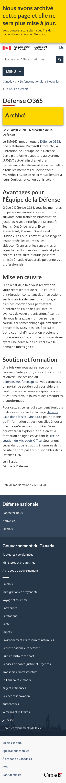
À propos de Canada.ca (17, 759)
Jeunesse (8, 720)
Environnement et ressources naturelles (28, 640)
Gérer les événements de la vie (22, 728)
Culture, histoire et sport (18, 656)
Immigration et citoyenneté (20, 592)
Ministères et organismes (19, 562)
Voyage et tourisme (15, 600)
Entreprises (10, 608)
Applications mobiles (16, 751)
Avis (5, 767)
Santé (6, 624)
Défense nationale (31, 81)
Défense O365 (50, 141)
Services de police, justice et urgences (27, 664)
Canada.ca (9, 81)
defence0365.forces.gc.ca (21, 382)
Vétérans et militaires (16, 712)
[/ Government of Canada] (25, 47)
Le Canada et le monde (17, 680)
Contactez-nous (13, 513)
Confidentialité (12, 775)
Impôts (7, 632)
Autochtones (11, 704)
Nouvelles (53, 81)
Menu (15, 71)
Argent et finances (14, 688)
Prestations (10, 616)
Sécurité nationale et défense (21, 648)
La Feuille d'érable (16, 89)
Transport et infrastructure (20, 672)
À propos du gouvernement (20, 570)
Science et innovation (16, 696)
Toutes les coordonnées (18, 554)
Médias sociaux (12, 743)
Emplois (8, 529)
